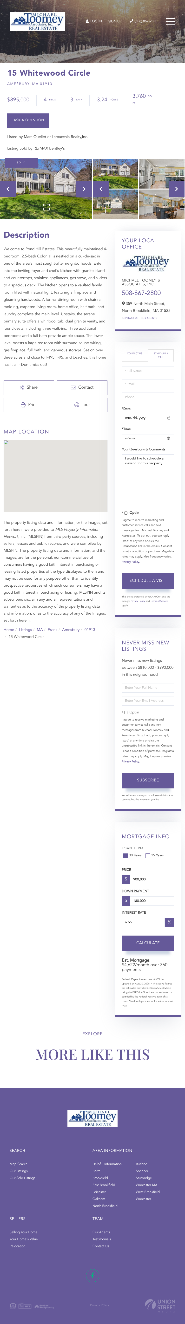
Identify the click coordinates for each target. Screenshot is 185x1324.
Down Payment (135, 891)
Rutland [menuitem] (141, 1164)
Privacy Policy (130, 562)
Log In (95, 21)
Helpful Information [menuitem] (107, 1164)
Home (9, 630)
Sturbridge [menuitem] (144, 1178)
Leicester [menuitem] (99, 1192)
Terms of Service (159, 601)
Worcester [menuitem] (143, 1199)
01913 (90, 630)
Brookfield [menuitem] (100, 1178)
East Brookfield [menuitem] (103, 1185)
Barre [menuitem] (96, 1171)
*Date (126, 409)
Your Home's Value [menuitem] (24, 1239)
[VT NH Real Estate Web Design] (160, 1305)
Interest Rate (134, 913)
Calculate (148, 943)
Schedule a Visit (160, 355)
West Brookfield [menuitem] (148, 1192)
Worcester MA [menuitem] (146, 1185)
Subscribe (148, 780)
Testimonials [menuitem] (101, 1239)
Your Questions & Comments (143, 449)
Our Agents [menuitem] (101, 1232)
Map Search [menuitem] (18, 1164)
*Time (126, 429)
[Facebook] (92, 1275)
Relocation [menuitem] (18, 1246)
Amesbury (70, 630)
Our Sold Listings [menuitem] (22, 1178)
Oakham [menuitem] (98, 1199)
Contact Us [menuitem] (100, 1246)
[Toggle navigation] (170, 21)
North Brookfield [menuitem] (105, 1206)
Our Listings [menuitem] (19, 1171)
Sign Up (115, 21)
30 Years (135, 855)
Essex (52, 630)
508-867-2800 (141, 293)
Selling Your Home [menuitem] (23, 1232)
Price (126, 870)
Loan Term (132, 848)
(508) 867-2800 (145, 21)
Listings (25, 630)
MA (40, 630)
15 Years (157, 855)
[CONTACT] (28, 120)
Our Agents (149, 318)
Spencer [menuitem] (142, 1171)
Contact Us (130, 318)
